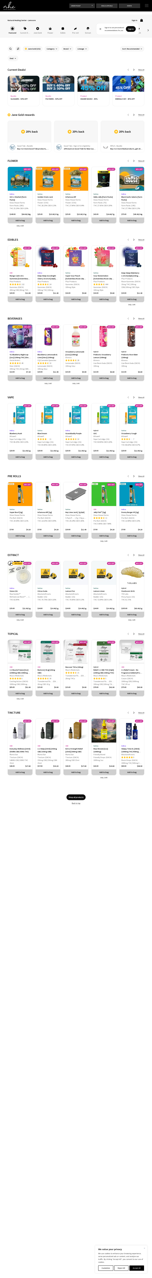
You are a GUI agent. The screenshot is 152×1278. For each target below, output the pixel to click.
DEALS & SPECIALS (107, 6)
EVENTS (129, 6)
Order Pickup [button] (76, 6)
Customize (106, 1268)
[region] (121, 1259)
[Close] (144, 1248)
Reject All (121, 1268)
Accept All (137, 1268)
